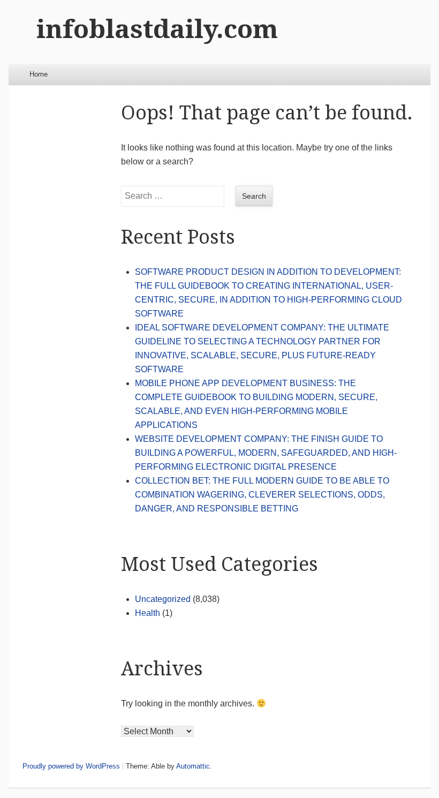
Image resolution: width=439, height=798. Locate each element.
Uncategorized (163, 599)
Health (147, 613)
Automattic (193, 766)
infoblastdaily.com (157, 29)
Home (38, 74)
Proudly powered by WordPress (71, 766)
